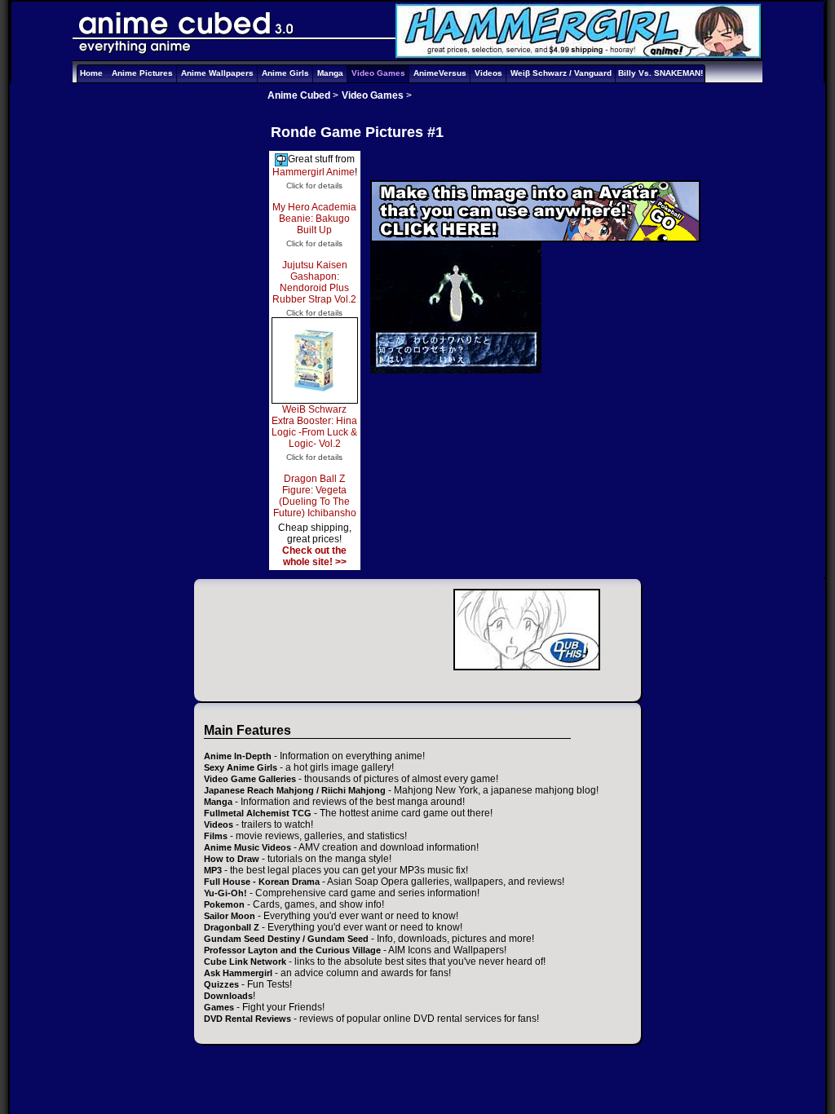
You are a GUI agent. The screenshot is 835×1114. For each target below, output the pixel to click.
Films (216, 836)
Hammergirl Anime (313, 172)
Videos (488, 73)
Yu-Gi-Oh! (225, 893)
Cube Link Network (245, 961)
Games (219, 1007)
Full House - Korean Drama (262, 881)
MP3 (213, 870)
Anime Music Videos (247, 847)
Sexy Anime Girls (240, 767)
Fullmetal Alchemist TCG (257, 813)
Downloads (228, 996)
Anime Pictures (142, 73)
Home (91, 73)
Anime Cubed (298, 95)
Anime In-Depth (238, 756)
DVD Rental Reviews (247, 1018)
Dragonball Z (231, 927)
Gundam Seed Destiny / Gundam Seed (286, 939)
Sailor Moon (229, 916)
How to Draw (231, 859)
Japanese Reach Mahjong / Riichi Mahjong (295, 790)
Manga (330, 73)
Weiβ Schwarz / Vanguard (561, 73)
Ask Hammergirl (238, 973)
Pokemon (224, 904)
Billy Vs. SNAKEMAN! (660, 73)
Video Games (378, 73)
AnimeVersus (439, 73)
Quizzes (221, 984)
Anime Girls (285, 73)
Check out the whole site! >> (314, 556)
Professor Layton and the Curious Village (292, 950)
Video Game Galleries (250, 779)
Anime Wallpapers (217, 73)
